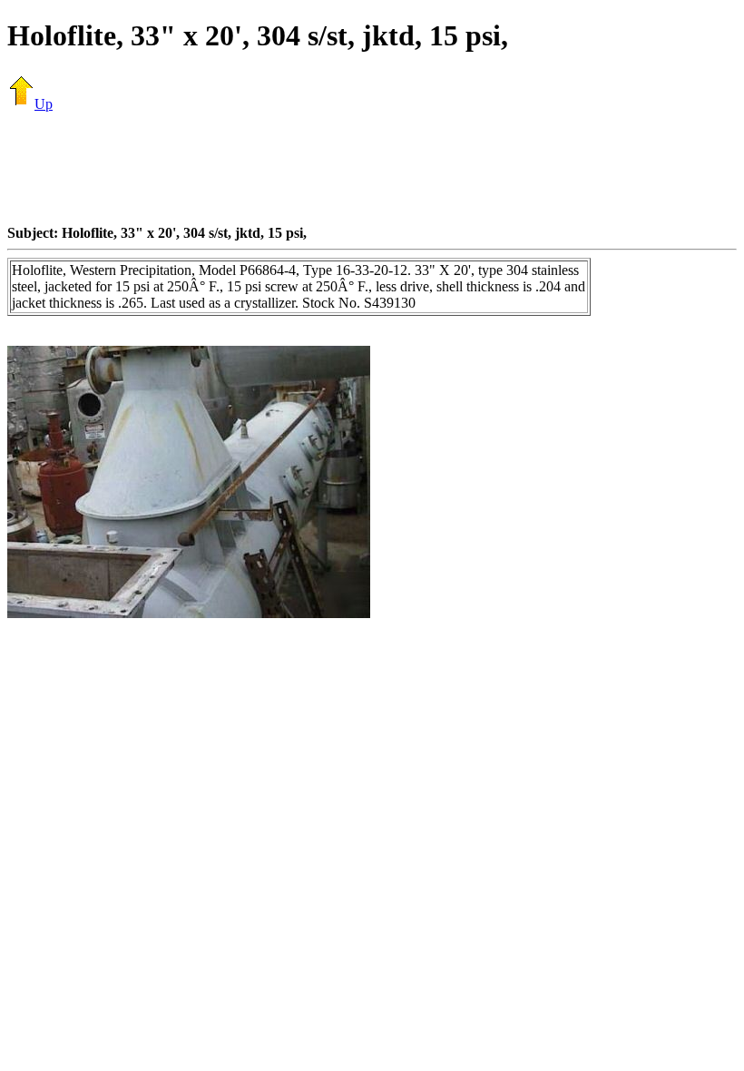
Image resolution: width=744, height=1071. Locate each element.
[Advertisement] (372, 168)
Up (43, 104)
